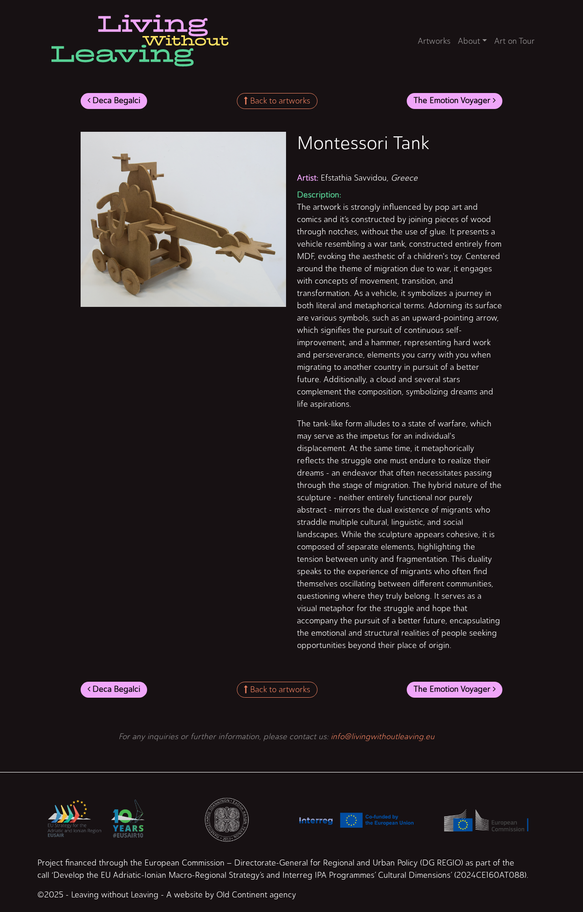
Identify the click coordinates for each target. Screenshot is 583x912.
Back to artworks (279, 101)
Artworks (434, 41)
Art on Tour (514, 41)
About (469, 41)
